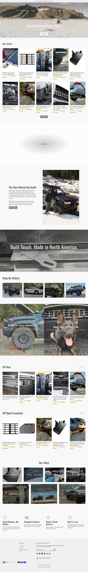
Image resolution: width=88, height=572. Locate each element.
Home (17, 10)
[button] (6, 75)
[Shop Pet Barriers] (66, 330)
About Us (59, 10)
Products (32, 10)
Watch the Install (44, 149)
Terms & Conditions (18, 3)
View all (44, 116)
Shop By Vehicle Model (24, 10)
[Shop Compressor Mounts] (22, 330)
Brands (54, 10)
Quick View (10, 70)
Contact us (10, 3)
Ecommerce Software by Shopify (44, 567)
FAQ (24, 3)
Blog (64, 10)
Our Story (5, 3)
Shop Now (44, 33)
